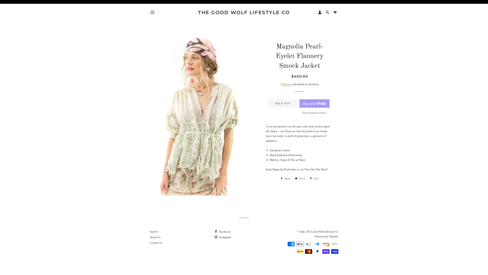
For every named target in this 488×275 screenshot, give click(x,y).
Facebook (224, 231)
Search (154, 231)
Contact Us (156, 242)
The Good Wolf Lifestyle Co (244, 12)
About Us (155, 237)
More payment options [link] (314, 112)
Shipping (286, 84)
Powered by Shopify (326, 236)
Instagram (224, 237)
